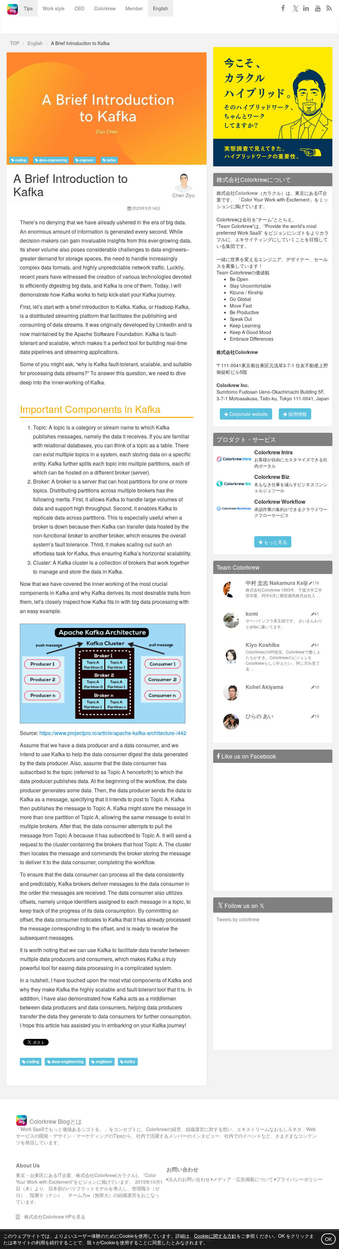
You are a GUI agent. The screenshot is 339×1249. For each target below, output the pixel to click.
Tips (28, 8)
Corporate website (248, 414)
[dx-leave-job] (272, 106)
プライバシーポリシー (299, 1179)
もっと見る (275, 542)
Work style (54, 8)
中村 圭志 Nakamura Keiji (277, 583)
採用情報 (297, 414)
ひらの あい (259, 716)
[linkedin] (306, 8)
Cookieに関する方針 (215, 1235)
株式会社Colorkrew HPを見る (52, 1216)
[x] (294, 8)
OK (328, 1239)
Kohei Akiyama (264, 687)
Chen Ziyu (183, 195)
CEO (79, 8)
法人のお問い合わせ (189, 1179)
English (160, 8)
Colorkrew (105, 8)
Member (134, 8)
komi (252, 613)
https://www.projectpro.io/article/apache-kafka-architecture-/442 (112, 733)
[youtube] (317, 8)
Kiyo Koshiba (262, 645)
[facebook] (283, 8)
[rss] (329, 8)
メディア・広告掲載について (243, 1179)
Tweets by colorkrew (238, 919)
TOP (14, 43)
